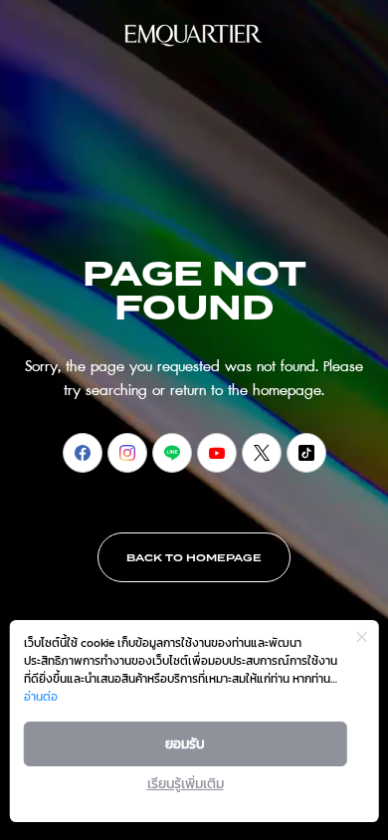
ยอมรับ (185, 744)
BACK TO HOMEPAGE (194, 558)
